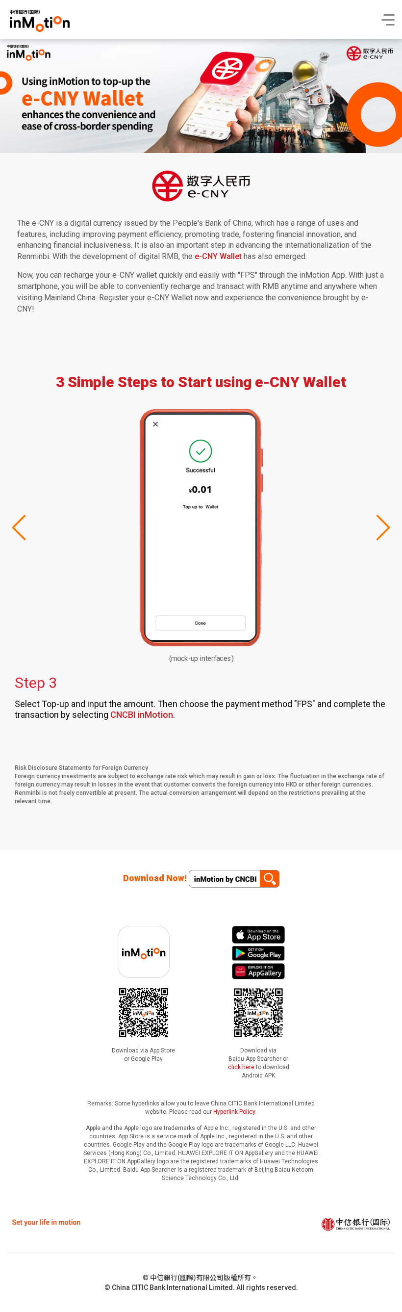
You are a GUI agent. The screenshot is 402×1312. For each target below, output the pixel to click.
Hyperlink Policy (234, 1111)
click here (241, 1067)
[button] (383, 528)
